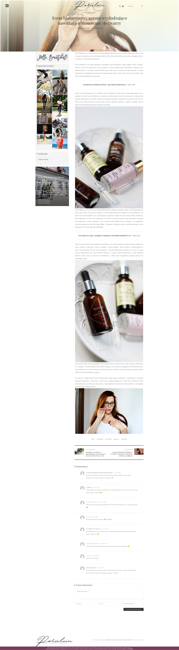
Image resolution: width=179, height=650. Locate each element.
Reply (136, 472)
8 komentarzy (97, 28)
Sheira (89, 487)
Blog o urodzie (89, 12)
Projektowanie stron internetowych (118, 640)
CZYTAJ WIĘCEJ (44, 201)
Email (93, 439)
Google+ (117, 439)
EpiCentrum (91, 567)
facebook (41, 179)
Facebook (100, 439)
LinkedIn (124, 439)
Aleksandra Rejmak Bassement (99, 472)
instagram (50, 179)
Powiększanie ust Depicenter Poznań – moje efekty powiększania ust (104, 84)
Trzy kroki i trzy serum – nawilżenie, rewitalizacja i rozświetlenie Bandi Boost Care (104, 235)
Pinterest (108, 439)
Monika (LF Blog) (93, 529)
